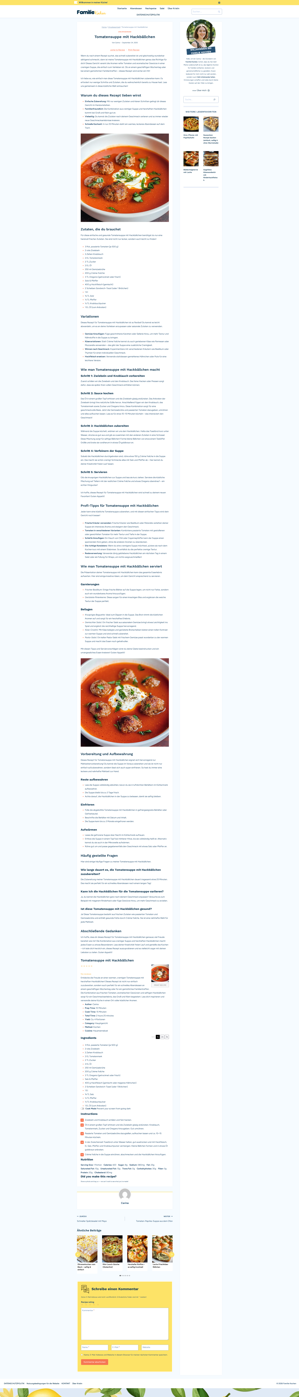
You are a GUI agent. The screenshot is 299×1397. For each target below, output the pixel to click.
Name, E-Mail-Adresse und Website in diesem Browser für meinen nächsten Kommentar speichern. (125, 1355)
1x (158, 1037)
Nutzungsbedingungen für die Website (43, 1383)
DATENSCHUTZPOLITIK (148, 14)
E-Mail (116, 1347)
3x (167, 1037)
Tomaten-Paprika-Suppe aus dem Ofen (154, 1218)
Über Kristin (173, 8)
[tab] (120, 1275)
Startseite (122, 8)
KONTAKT (66, 1383)
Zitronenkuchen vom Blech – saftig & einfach (86, 1267)
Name (85, 1347)
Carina (117, 43)
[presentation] (87, 1249)
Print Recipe (133, 50)
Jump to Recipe (117, 50)
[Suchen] (214, 99)
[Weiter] (171, 1254)
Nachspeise (150, 8)
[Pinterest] (219, 3)
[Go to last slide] (77, 1254)
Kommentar (88, 1310)
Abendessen (136, 8)
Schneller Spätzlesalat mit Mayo (92, 1218)
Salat (162, 8)
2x (162, 1037)
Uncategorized (124, 32)
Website (146, 1347)
